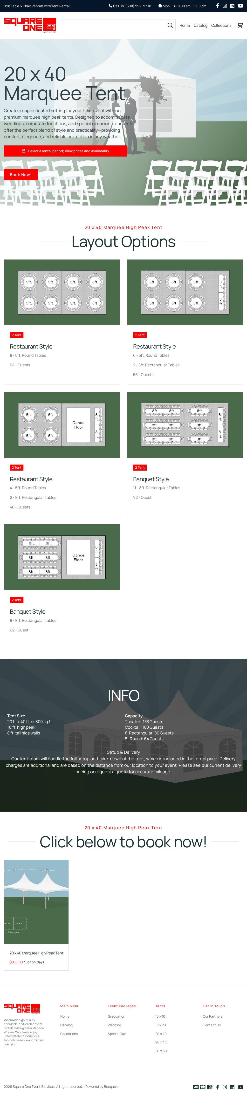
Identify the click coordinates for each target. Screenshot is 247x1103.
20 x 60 (161, 1050)
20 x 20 (161, 1033)
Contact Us (212, 1025)
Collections (221, 25)
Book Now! (21, 174)
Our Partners (212, 1016)
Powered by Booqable (101, 1086)
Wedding (114, 1025)
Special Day (117, 1033)
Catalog (200, 25)
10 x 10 (160, 1016)
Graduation (116, 1016)
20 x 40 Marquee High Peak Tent (36, 952)
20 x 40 (161, 1042)
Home (184, 25)
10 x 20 (160, 1025)
